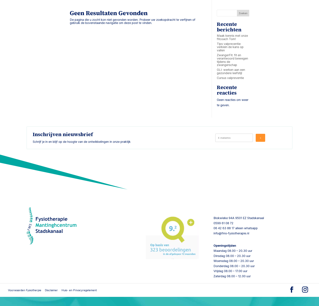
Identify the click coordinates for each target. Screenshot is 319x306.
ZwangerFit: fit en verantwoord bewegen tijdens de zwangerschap (232, 60)
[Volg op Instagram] (305, 290)
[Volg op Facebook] (292, 290)
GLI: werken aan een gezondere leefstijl (231, 71)
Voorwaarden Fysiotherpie (24, 290)
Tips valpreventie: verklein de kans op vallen (230, 47)
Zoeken (243, 13)
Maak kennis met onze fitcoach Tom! (232, 37)
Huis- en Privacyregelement (79, 290)
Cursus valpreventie (230, 78)
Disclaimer (51, 290)
